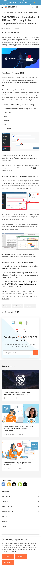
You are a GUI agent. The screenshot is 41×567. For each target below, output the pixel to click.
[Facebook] (3, 32)
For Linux (9, 484)
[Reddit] (12, 32)
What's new (33, 12)
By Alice (20, 468)
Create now (35, 352)
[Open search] (33, 7)
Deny (7, 556)
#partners (6, 306)
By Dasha (20, 398)
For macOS (14, 484)
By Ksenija (16, 28)
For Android (20, 484)
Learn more (13, 551)
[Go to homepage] (11, 7)
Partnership (11, 12)
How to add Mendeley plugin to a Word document (17, 464)
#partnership (17, 306)
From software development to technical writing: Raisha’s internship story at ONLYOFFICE (18, 428)
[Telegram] (15, 32)
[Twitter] (6, 32)
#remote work (30, 306)
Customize (20, 556)
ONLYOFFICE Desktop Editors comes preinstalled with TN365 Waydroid (17, 393)
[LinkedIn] (9, 32)
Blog (3, 12)
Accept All (7, 563)
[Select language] (37, 7)
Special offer (22, 12)
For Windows (3, 484)
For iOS (25, 484)
